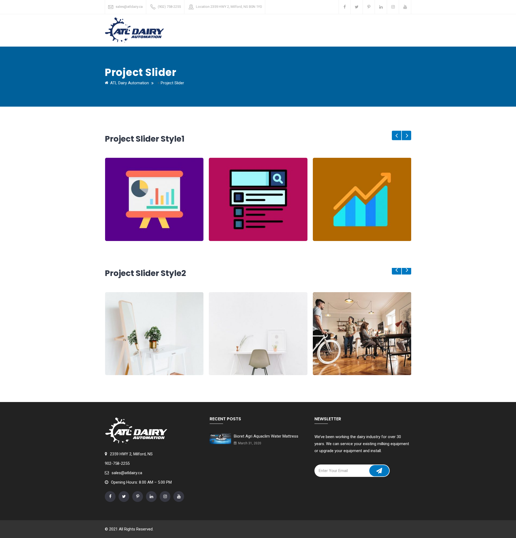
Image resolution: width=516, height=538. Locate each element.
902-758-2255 (117, 463)
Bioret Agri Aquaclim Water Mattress (266, 436)
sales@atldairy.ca (129, 7)
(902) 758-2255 (169, 7)
